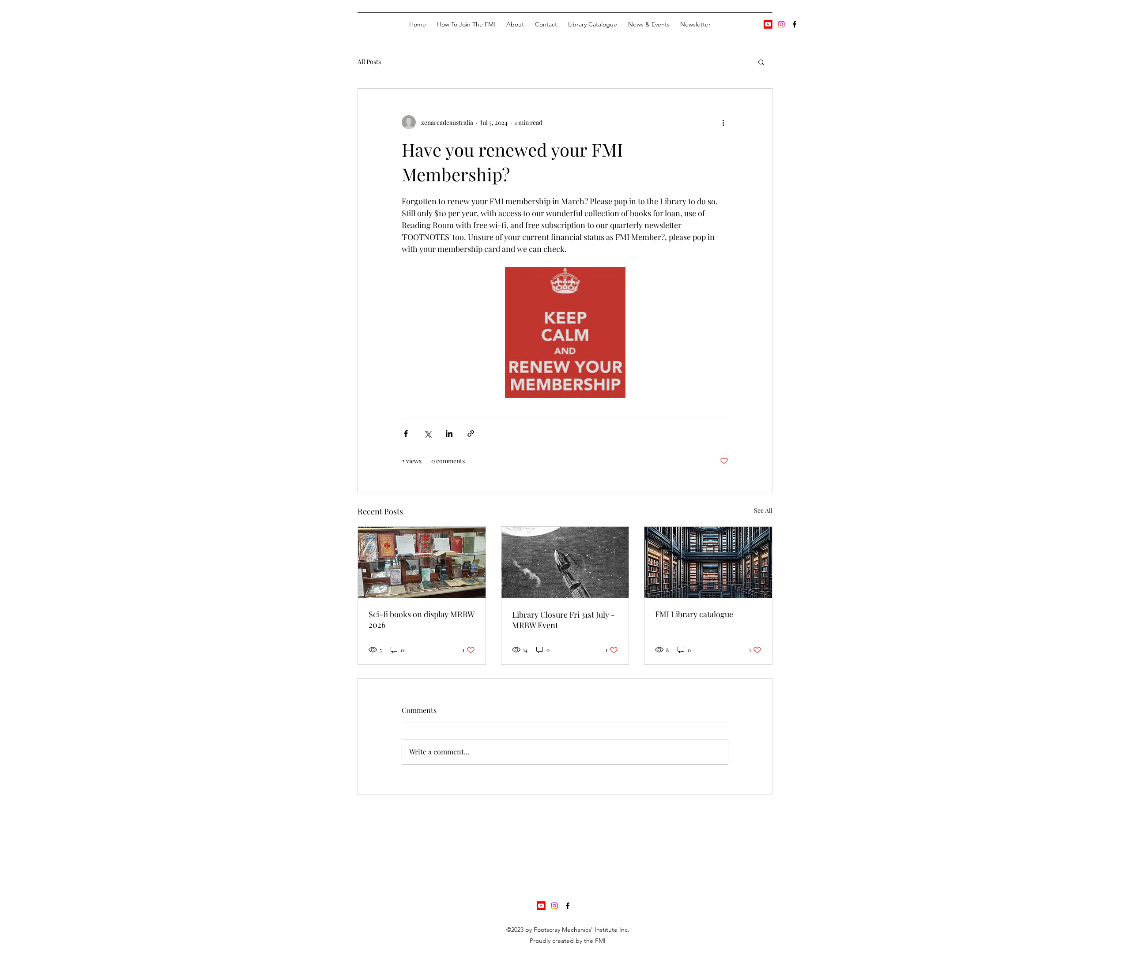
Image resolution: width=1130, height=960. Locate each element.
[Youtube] (768, 24)
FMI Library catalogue (694, 614)
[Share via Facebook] (406, 433)
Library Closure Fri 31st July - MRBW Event (563, 619)
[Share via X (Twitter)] (427, 433)
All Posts (369, 61)
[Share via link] (471, 433)
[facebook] (794, 24)
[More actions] (723, 122)
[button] (761, 61)
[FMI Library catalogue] (708, 562)
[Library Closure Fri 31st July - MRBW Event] (565, 562)
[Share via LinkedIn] (449, 433)
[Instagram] (781, 24)
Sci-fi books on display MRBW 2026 (421, 619)
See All (763, 510)
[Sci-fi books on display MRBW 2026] (422, 562)
